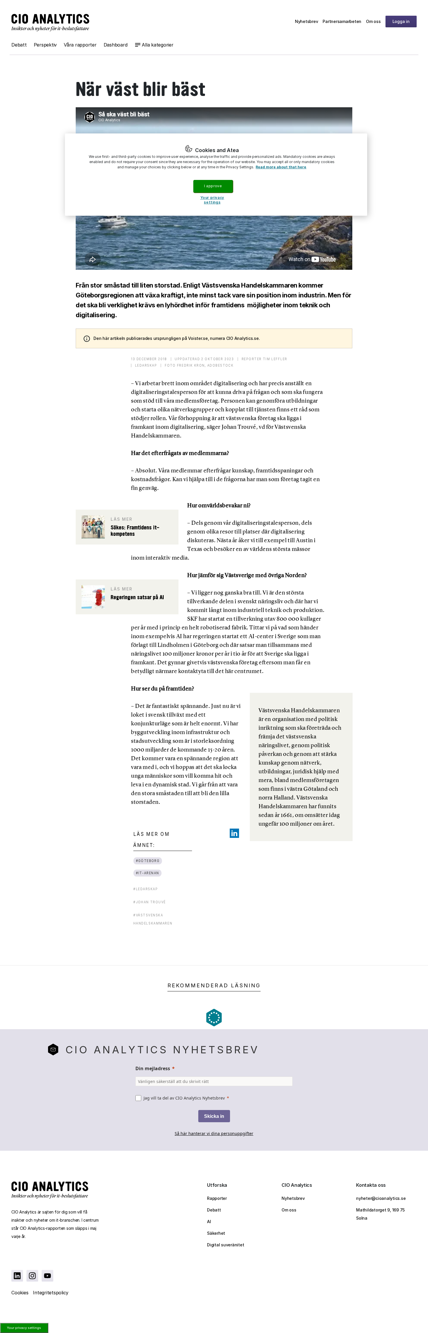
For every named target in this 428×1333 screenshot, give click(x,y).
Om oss (373, 21)
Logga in (401, 21)
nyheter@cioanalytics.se (381, 1198)
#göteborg (148, 861)
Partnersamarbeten (342, 21)
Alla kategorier (157, 45)
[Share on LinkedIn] (234, 833)
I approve (213, 186)
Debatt (19, 45)
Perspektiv (45, 45)
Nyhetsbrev (306, 21)
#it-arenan (147, 873)
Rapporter (217, 1198)
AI (209, 1221)
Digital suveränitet (225, 1244)
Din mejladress (152, 1068)
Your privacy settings (24, 1328)
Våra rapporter (80, 45)
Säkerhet (216, 1233)
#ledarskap (145, 889)
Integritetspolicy (50, 1292)
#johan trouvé (149, 902)
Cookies (19, 1292)
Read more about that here (281, 167)
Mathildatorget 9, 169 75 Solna (380, 1213)
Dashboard (116, 45)
